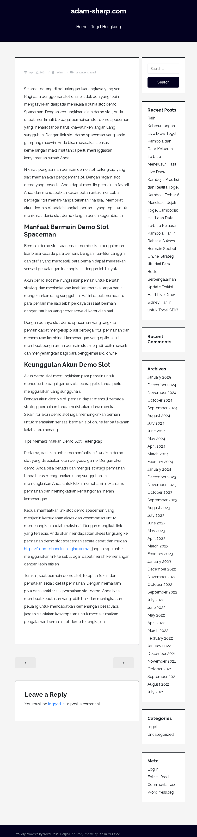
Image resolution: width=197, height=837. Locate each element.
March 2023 (158, 546)
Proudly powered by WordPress (36, 834)
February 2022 (160, 638)
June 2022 (157, 607)
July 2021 (156, 692)
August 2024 (159, 415)
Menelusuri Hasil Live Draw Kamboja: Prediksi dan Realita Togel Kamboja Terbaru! (163, 179)
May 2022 (156, 615)
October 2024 (160, 400)
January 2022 (159, 646)
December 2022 (162, 569)
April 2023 (156, 538)
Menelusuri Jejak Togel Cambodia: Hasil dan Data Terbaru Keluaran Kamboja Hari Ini (163, 218)
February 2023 (160, 554)
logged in (56, 704)
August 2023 (159, 507)
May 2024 (156, 438)
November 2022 (162, 577)
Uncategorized (86, 72)
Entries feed (158, 777)
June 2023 (157, 523)
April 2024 (157, 446)
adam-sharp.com (98, 11)
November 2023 (162, 484)
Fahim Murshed (109, 834)
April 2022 (156, 623)
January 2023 (159, 561)
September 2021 (162, 676)
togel (152, 726)
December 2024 (162, 385)
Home (81, 26)
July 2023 (156, 515)
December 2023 (162, 477)
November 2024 (162, 392)
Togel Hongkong (106, 26)
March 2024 (158, 454)
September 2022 (162, 592)
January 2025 (159, 377)
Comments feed (162, 784)
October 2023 (160, 492)
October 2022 (160, 584)
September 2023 (162, 500)
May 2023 (156, 530)
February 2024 (160, 461)
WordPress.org (161, 792)
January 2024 (159, 469)
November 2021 (162, 661)
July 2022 (156, 600)
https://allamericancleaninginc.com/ (56, 548)
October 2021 (160, 669)
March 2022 (158, 630)
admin (61, 72)
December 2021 (162, 653)
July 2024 (156, 423)
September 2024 (163, 408)
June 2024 (157, 431)
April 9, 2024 (38, 72)
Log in (153, 769)
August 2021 (159, 684)
